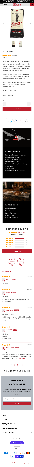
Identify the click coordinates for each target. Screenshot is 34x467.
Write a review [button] (17, 251)
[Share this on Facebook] (16, 121)
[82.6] (11, 261)
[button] (7, 56)
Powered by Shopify (24, 463)
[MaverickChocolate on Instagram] (20, 438)
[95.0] (20, 261)
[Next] (30, 23)
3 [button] (17, 365)
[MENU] (1, 4)
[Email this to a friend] (26, 121)
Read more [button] (22, 358)
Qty (3, 100)
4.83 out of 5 (21, 233)
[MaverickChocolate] (17, 4)
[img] (6, 276)
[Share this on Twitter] (12, 121)
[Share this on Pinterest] (21, 121)
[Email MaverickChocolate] (14, 438)
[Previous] (3, 23)
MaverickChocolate (14, 463)
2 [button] (14, 365)
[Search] (27, 4)
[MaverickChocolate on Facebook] (17, 438)
